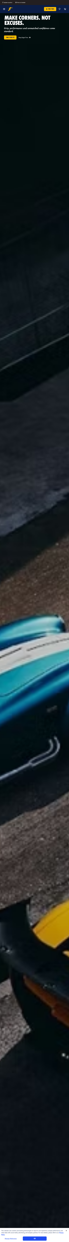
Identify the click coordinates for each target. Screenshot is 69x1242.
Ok (35, 1238)
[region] (34, 1235)
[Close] (66, 1230)
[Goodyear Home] (10, 9)
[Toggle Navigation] (4, 9)
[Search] (60, 9)
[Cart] (65, 9)
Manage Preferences (11, 1238)
